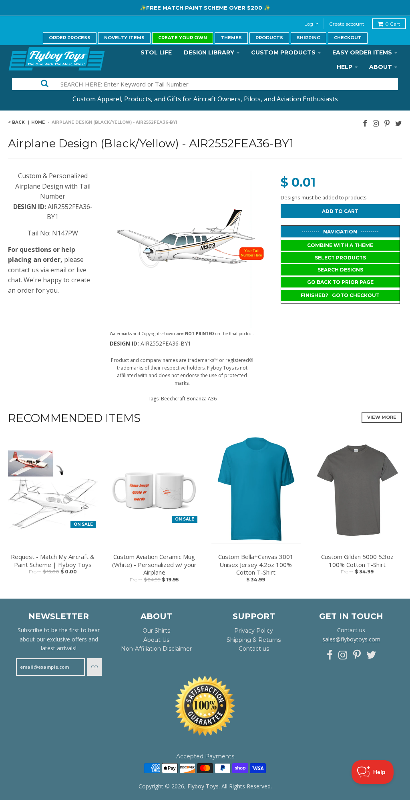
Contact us (254, 648)
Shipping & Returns (254, 639)
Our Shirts (156, 630)
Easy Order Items (362, 52)
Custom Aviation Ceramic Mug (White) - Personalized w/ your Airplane (154, 564)
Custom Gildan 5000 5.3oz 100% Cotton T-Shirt (357, 561)
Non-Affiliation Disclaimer (156, 648)
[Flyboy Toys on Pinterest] (387, 123)
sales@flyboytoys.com (351, 639)
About (380, 66)
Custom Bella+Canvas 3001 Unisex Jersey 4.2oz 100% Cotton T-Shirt (255, 564)
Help (344, 66)
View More (381, 417)
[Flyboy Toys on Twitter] (398, 123)
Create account (346, 24)
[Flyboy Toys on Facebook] (365, 123)
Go (94, 666)
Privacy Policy (253, 630)
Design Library (209, 52)
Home (38, 122)
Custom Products (283, 52)
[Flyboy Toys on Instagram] (376, 123)
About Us (156, 639)
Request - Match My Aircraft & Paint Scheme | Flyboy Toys (52, 561)
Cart (392, 24)
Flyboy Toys (203, 786)
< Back (16, 122)
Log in (311, 24)
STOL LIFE (156, 52)
